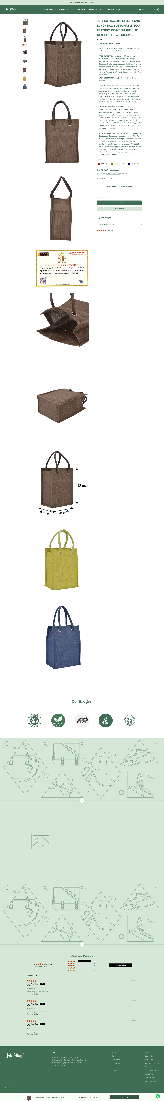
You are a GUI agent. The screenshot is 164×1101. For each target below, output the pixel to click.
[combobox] (101, 1097)
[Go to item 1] (25, 22)
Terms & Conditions (152, 1063)
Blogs (114, 1067)
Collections (81, 9)
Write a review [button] (121, 965)
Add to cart (119, 203)
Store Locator (149, 1060)
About (114, 1070)
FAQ (146, 1052)
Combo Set (116, 1063)
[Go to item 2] (25, 30)
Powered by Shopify (155, 1088)
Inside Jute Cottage (113, 9)
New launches (49, 9)
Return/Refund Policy (152, 1070)
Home (114, 1052)
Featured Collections (66, 9)
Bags (113, 1056)
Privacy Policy (149, 1067)
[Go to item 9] (25, 86)
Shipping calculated (113, 173)
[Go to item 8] (25, 78)
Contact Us (149, 1056)
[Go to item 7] (25, 69)
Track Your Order (150, 1081)
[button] (102, 230)
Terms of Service (150, 1078)
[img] (31, 981)
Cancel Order (149, 1074)
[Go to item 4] (25, 46)
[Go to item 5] (25, 52)
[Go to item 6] (25, 61)
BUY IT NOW (119, 209)
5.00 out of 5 (48, 964)
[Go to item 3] (25, 38)
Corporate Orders (95, 9)
